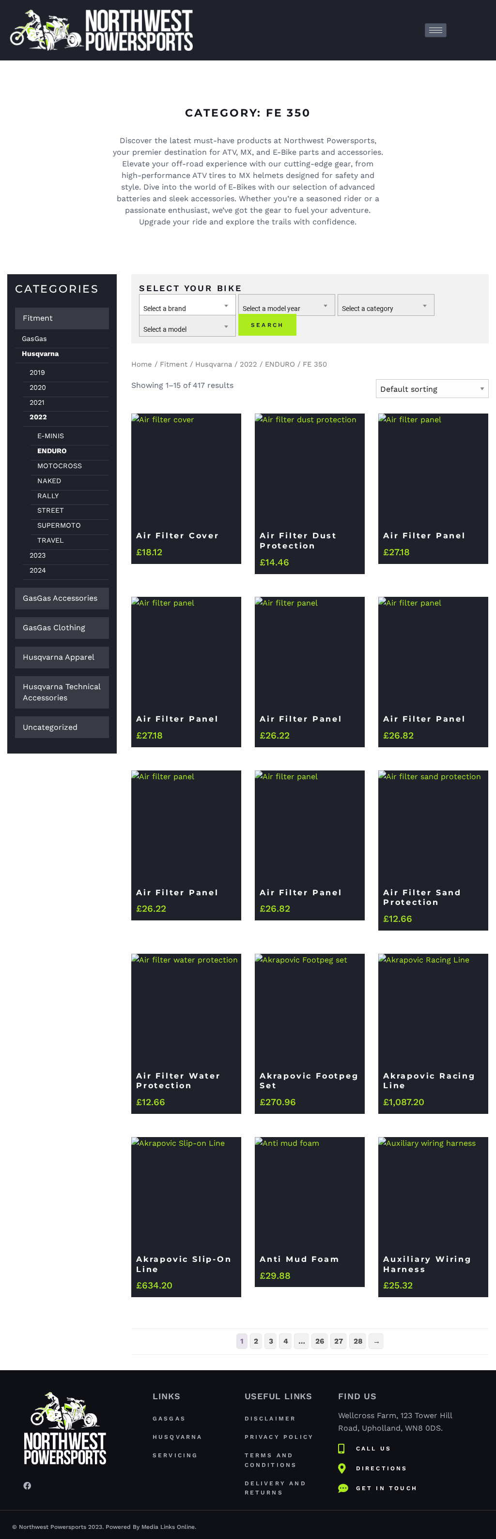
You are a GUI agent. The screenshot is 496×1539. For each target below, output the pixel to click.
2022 (38, 417)
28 (358, 1341)
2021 (37, 402)
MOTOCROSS (59, 466)
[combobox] (187, 305)
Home (141, 364)
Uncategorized (50, 727)
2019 (37, 372)
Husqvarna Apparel (58, 657)
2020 (38, 387)
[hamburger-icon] (436, 30)
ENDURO (52, 451)
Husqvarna (40, 353)
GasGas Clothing (54, 627)
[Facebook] (27, 1485)
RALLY (48, 496)
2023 (38, 555)
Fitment (38, 318)
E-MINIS (50, 436)
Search (267, 325)
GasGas (34, 338)
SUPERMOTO (59, 525)
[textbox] (187, 309)
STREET (50, 510)
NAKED (49, 481)
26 (319, 1341)
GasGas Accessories (60, 598)
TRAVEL (50, 540)
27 (338, 1341)
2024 (38, 570)
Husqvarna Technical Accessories (62, 692)
